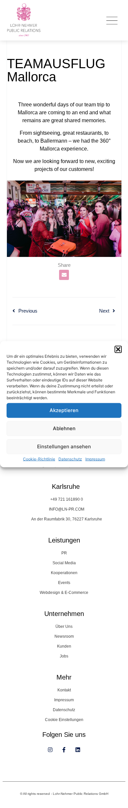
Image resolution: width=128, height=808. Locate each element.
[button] (118, 349)
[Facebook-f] (64, 749)
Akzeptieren (64, 410)
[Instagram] (50, 749)
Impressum (95, 458)
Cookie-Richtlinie (39, 458)
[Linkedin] (78, 749)
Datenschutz (70, 458)
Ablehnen (64, 428)
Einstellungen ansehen (64, 446)
